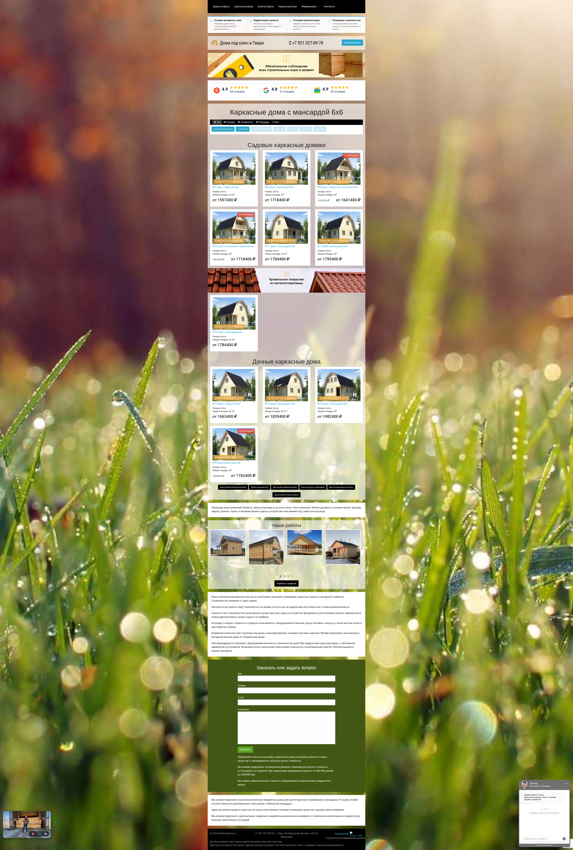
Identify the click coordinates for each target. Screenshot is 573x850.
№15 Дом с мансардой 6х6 (280, 403)
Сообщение (243, 709)
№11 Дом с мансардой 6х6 (280, 246)
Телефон (242, 685)
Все (276, 122)
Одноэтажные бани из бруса (286, 495)
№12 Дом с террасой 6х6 (226, 403)
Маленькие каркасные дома (285, 487)
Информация (309, 6)
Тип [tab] (218, 122)
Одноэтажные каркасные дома (233, 487)
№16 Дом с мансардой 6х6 (333, 403)
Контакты (329, 6)
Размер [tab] (230, 122)
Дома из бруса (221, 6)
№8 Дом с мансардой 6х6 (279, 187)
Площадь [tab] (263, 122)
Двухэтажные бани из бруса (341, 487)
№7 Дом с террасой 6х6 (225, 187)
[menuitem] (221, 6)
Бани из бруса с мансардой (313, 487)
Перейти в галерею (286, 583)
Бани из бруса (266, 6)
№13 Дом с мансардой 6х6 (333, 246)
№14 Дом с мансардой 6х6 (227, 332)
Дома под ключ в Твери (241, 43)
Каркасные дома (243, 6)
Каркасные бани (287, 6)
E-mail (240, 697)
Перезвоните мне (352, 42)
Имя (240, 673)
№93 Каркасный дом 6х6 (226, 462)
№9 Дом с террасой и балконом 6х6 (338, 187)
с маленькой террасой (223, 129)
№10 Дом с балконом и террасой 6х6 (233, 246)
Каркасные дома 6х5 (259, 487)
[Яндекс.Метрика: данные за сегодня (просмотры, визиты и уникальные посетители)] (356, 834)
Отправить (245, 749)
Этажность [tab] (246, 122)
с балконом (243, 129)
